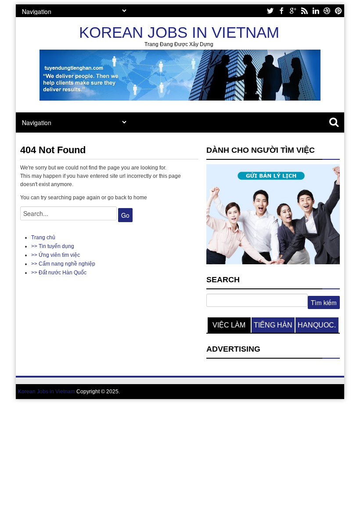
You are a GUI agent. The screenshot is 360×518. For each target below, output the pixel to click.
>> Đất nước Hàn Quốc (58, 273)
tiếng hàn (273, 325)
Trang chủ (43, 237)
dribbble (327, 10)
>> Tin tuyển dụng (52, 246)
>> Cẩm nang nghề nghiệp (63, 264)
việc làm (228, 325)
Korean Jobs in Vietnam (179, 32)
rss (304, 10)
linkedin (315, 10)
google (293, 10)
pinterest (338, 10)
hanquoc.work (317, 327)
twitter (270, 10)
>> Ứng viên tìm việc (55, 255)
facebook (281, 10)
